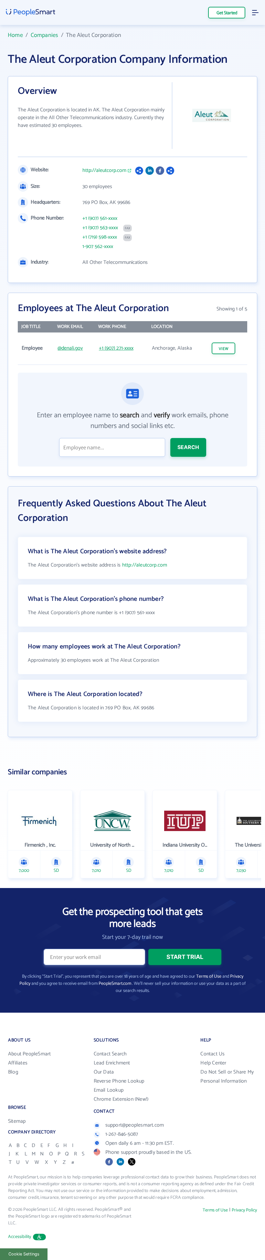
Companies (44, 35)
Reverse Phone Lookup (119, 1081)
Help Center (213, 1063)
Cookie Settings (23, 1254)
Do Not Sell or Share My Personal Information (227, 1077)
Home (15, 35)
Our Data (104, 1072)
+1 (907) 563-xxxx (100, 228)
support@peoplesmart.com (134, 1125)
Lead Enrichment (112, 1063)
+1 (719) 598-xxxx (99, 237)
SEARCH (188, 447)
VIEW (223, 349)
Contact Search (110, 1054)
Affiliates (17, 1063)
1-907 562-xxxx (97, 247)
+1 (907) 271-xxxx (116, 348)
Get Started (227, 13)
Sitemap (17, 1121)
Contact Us (212, 1054)
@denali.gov (70, 348)
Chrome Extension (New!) (121, 1099)
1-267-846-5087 (121, 1134)
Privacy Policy (244, 1210)
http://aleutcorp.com (104, 170)
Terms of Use (208, 976)
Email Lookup (108, 1090)
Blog (13, 1072)
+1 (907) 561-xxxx (99, 218)
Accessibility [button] (19, 1237)
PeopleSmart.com (115, 983)
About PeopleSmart (29, 1054)
